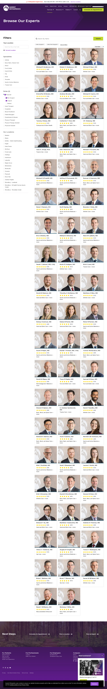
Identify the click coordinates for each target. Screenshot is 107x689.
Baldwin (7, 135)
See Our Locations (76, 1)
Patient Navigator (9, 114)
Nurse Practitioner (10, 111)
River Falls (8, 176)
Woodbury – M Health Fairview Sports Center (15, 186)
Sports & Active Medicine (12, 82)
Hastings (7, 154)
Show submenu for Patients (71, 10)
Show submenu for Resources (63, 10)
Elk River (7, 149)
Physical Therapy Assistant (12, 122)
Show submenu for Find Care (53, 10)
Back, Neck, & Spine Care (12, 63)
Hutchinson (8, 157)
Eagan (6, 143)
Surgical (9, 100)
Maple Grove (8, 163)
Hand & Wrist (8, 71)
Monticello (8, 168)
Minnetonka (8, 165)
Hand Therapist (9, 106)
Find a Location (64, 634)
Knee (6, 76)
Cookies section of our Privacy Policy (19, 684)
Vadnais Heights (9, 179)
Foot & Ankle (8, 68)
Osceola (7, 171)
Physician (8, 94)
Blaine (6, 138)
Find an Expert (91, 634)
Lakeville (7, 160)
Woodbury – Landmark (11, 182)
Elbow (6, 65)
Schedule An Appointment (38, 634)
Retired (9, 103)
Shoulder (7, 79)
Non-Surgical (10, 98)
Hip (6, 74)
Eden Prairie (8, 146)
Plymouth (7, 174)
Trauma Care (8, 85)
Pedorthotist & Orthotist (11, 117)
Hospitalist (8, 109)
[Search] (81, 11)
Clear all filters (63, 44)
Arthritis (7, 60)
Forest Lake (8, 152)
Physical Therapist (10, 120)
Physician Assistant (10, 125)
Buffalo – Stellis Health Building (13, 141)
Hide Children (4, 94)
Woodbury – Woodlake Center (13, 190)
